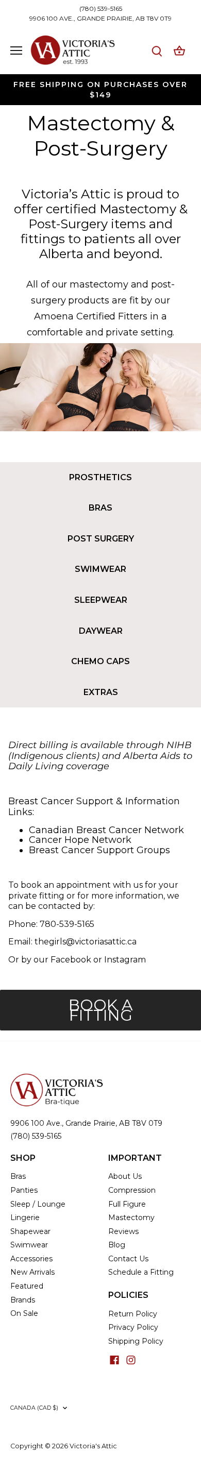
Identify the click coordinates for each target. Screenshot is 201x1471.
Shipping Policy (135, 1341)
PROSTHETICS (100, 477)
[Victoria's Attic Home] (56, 1078)
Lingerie (25, 1217)
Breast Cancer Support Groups (99, 850)
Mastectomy (131, 1217)
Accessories (31, 1258)
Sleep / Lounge (37, 1204)
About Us (125, 1176)
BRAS (100, 508)
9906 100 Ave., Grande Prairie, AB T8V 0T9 (86, 1123)
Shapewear (30, 1231)
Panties (24, 1190)
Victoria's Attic (93, 1446)
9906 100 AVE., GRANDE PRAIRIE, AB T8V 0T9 (100, 18)
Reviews (123, 1231)
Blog (116, 1244)
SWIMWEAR (100, 569)
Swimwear (29, 1244)
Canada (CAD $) (34, 1408)
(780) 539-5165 (100, 8)
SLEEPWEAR (100, 600)
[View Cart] (179, 51)
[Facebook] (114, 1359)
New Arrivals (32, 1272)
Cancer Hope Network (80, 840)
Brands (22, 1300)
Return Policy (132, 1313)
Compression (132, 1190)
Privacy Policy (133, 1327)
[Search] (156, 51)
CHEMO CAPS (100, 661)
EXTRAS (100, 692)
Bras (18, 1176)
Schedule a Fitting (141, 1272)
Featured (26, 1286)
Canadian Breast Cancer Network (106, 830)
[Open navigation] (16, 50)
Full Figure (127, 1204)
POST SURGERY (101, 539)
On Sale (24, 1313)
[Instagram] (131, 1359)
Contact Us (128, 1258)
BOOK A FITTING (101, 1010)
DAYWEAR (101, 631)
